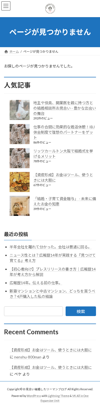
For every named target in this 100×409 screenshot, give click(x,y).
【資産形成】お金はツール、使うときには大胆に (51, 350)
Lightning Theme (58, 395)
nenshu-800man (27, 357)
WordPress (34, 395)
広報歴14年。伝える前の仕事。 (36, 282)
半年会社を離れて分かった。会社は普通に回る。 (51, 247)
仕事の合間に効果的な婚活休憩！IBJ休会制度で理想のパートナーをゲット (64, 132)
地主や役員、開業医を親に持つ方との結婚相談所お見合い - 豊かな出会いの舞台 (64, 108)
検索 (81, 311)
